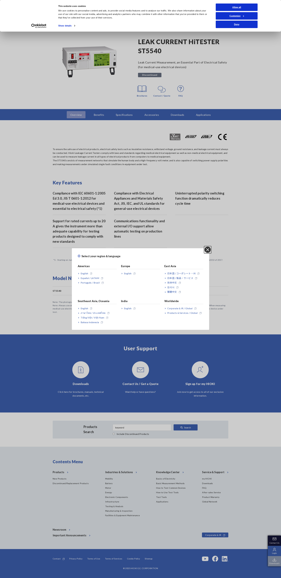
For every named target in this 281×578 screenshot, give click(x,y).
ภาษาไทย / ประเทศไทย (93, 312)
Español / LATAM (90, 277)
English (84, 273)
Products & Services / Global (182, 312)
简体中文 (172, 282)
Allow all (236, 7)
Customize (234, 16)
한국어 (170, 287)
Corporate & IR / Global (179, 308)
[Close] (207, 249)
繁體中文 (172, 291)
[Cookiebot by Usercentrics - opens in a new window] (39, 26)
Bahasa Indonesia (90, 322)
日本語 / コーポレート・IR (181, 273)
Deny (236, 24)
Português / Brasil (90, 282)
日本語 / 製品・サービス (180, 277)
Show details (65, 25)
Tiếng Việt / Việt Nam (92, 317)
